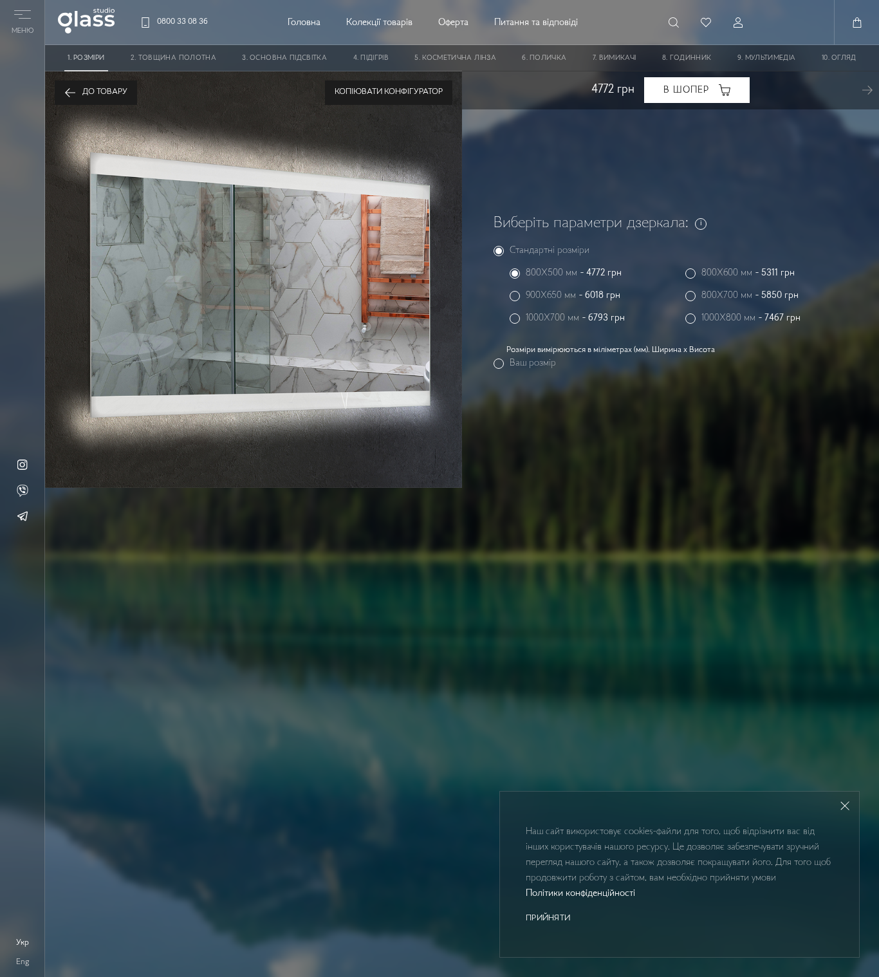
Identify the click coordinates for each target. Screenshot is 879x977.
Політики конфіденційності (580, 893)
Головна (304, 22)
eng (22, 962)
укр (22, 942)
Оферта (453, 22)
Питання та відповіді (536, 22)
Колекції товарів (379, 22)
